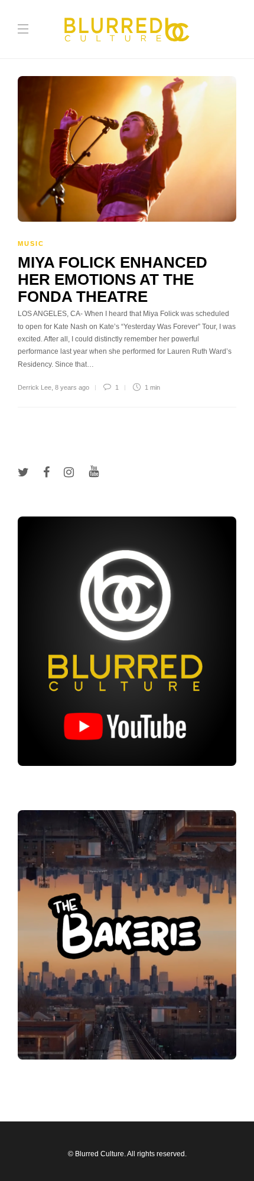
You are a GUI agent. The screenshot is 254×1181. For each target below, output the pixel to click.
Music (31, 243)
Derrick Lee (34, 387)
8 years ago (72, 387)
